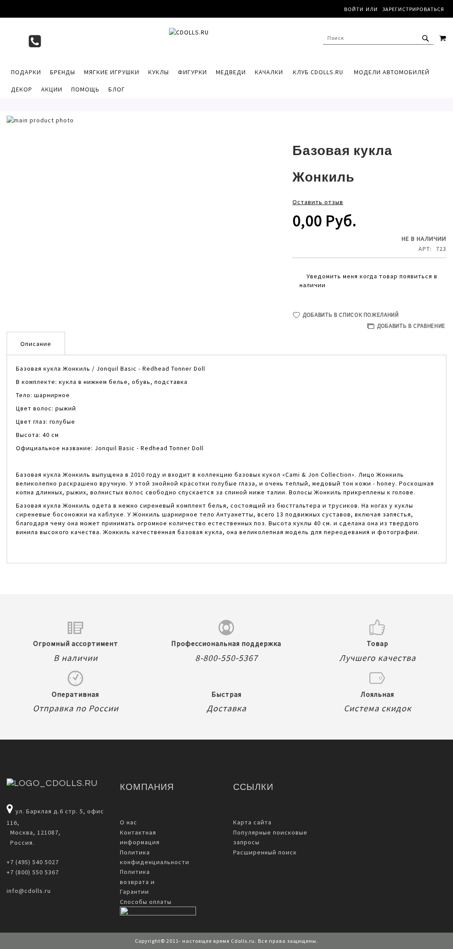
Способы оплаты (146, 902)
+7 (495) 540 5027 (33, 862)
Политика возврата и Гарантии (137, 882)
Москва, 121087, (34, 832)
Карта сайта (252, 822)
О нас (128, 822)
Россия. (21, 843)
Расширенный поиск (265, 852)
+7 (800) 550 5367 (33, 872)
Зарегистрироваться (413, 9)
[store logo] (226, 40)
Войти (354, 9)
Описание (35, 344)
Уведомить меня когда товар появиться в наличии (368, 280)
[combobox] (378, 38)
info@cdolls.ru (29, 891)
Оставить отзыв (317, 202)
